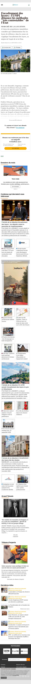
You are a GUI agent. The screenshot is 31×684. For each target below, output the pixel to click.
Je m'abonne (15, 148)
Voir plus (15, 535)
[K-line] (15, 651)
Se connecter (20, 127)
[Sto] (24, 651)
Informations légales (21, 667)
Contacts (3, 664)
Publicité (3, 667)
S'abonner (15, 536)
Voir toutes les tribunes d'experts (15, 579)
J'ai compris (3, 677)
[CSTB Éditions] (6, 651)
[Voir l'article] (28, 262)
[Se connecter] (29, 4)
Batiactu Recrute (20, 664)
